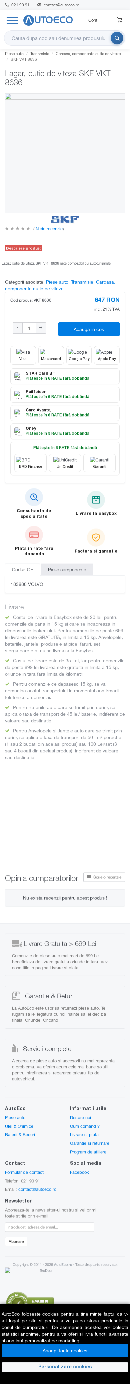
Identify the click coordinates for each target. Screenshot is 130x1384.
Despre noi (80, 1117)
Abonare (16, 1241)
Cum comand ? (85, 1126)
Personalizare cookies (65, 1367)
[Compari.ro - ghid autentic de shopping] (30, 1303)
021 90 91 (20, 4)
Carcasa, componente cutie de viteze (88, 53)
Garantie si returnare (89, 1143)
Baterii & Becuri (20, 1134)
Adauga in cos (89, 329)
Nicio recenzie (48, 228)
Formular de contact (24, 1172)
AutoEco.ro (63, 1264)
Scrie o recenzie (106, 877)
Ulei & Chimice (19, 1126)
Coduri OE (22, 569)
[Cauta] (117, 38)
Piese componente (67, 569)
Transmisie (39, 53)
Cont (92, 20)
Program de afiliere (88, 1151)
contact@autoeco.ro (61, 4)
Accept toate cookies (65, 1350)
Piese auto (14, 53)
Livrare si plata (84, 1134)
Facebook (79, 1172)
